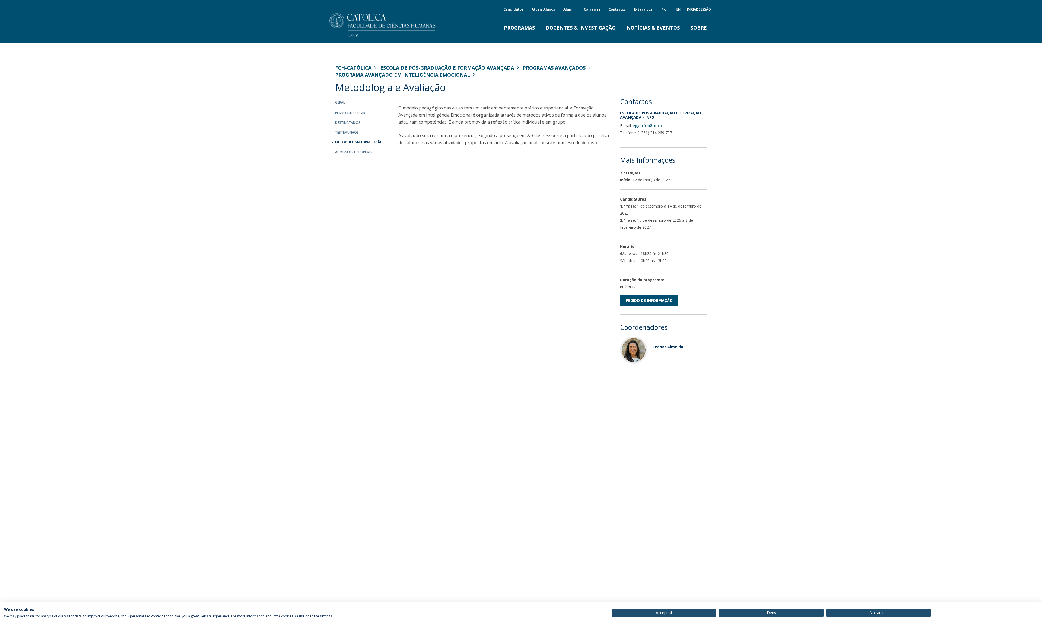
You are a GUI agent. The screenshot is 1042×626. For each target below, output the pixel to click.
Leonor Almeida (668, 346)
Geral (340, 102)
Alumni (569, 9)
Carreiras (592, 9)
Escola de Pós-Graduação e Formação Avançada (447, 67)
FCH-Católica (353, 67)
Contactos (617, 9)
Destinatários (347, 122)
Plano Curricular (350, 113)
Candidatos (513, 9)
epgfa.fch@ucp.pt (648, 125)
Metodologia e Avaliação (359, 142)
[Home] (389, 37)
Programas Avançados (554, 67)
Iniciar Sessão (699, 9)
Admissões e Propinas (353, 152)
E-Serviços (643, 9)
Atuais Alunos (543, 9)
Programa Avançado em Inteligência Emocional (402, 75)
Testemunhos (347, 132)
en (678, 9)
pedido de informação (649, 300)
